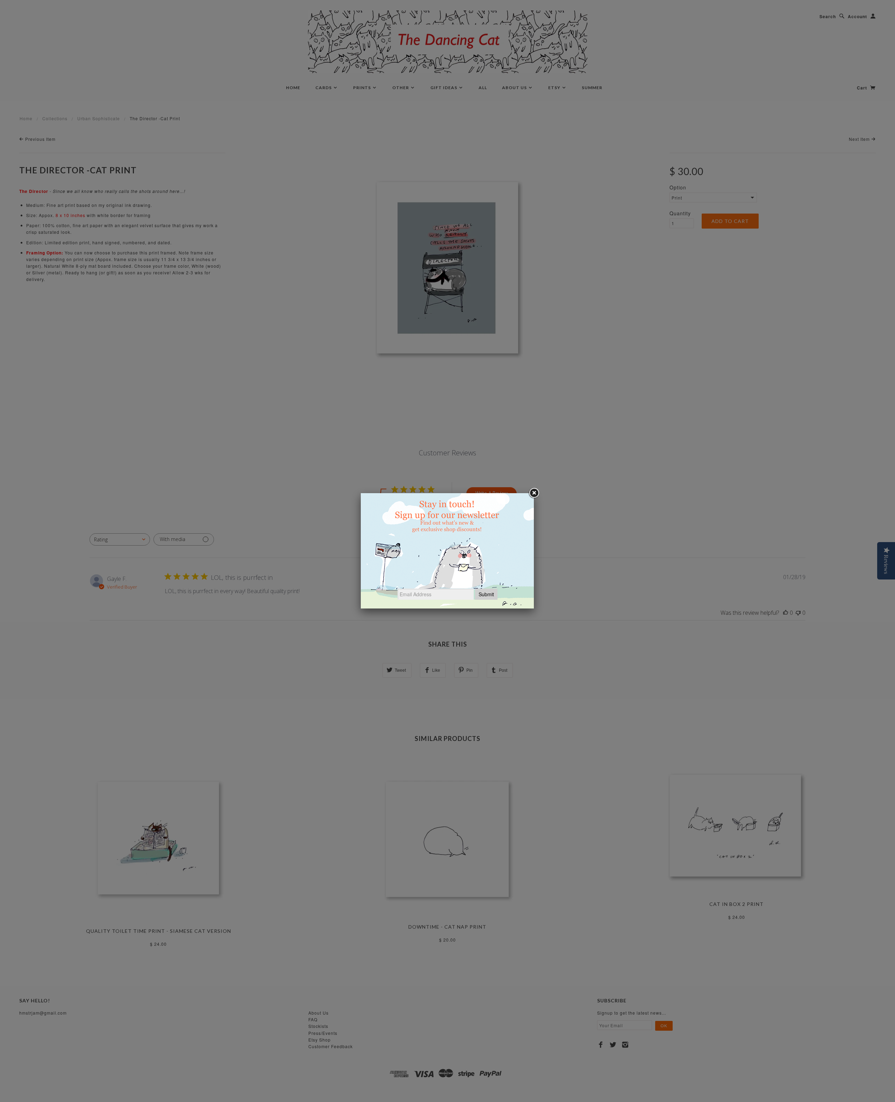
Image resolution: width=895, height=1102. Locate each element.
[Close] (534, 493)
